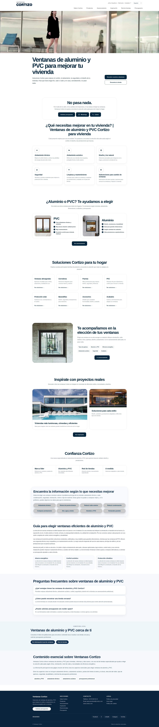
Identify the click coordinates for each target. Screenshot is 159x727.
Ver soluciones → (39, 287)
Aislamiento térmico (44, 505)
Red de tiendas (126, 8)
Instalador (127, 3)
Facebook (95, 716)
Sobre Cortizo (78, 8)
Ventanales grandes (114, 511)
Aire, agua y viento (68, 511)
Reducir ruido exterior (91, 505)
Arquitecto (114, 3)
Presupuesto (139, 8)
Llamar (97, 114)
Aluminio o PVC (91, 511)
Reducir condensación (114, 505)
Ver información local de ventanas (42, 642)
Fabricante (121, 3)
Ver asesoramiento (79, 243)
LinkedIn (107, 716)
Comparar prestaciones (44, 511)
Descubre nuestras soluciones (115, 77)
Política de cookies (111, 703)
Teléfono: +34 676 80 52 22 (90, 699)
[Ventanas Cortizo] (24, 3)
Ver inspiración (79, 434)
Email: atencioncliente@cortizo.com (93, 701)
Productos (89, 8)
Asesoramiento (101, 8)
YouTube (123, 716)
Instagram (115, 716)
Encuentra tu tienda (115, 82)
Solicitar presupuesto (66, 114)
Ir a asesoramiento (102, 357)
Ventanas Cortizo (40, 697)
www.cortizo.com (88, 703)
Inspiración (113, 8)
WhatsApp (84, 114)
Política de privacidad (112, 699)
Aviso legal (109, 701)
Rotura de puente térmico (68, 505)
